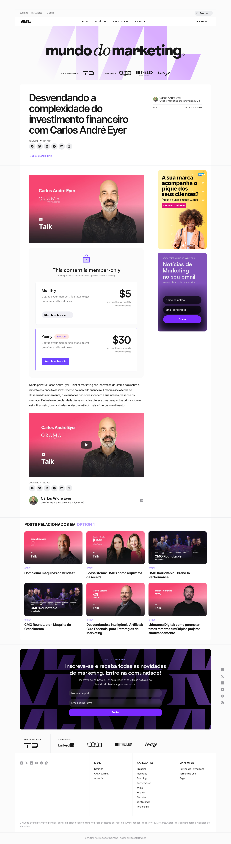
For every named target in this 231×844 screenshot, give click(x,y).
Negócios (142, 773)
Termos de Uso (188, 773)
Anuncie (98, 778)
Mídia (140, 787)
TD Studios (36, 12)
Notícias (98, 768)
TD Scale (49, 12)
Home (85, 21)
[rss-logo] (42, 763)
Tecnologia (143, 806)
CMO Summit (101, 773)
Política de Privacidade (192, 768)
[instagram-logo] (142, 500)
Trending (141, 768)
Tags (182, 778)
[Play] (86, 445)
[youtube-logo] (36, 763)
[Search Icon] (203, 13)
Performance (144, 783)
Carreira (141, 797)
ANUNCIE (140, 21)
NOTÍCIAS (101, 21)
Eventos (24, 12)
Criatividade (143, 801)
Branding (142, 778)
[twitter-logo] (26, 763)
